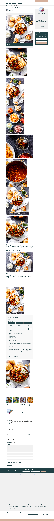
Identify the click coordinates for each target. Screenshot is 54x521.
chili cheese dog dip (12, 285)
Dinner (35, 3)
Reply (9, 423)
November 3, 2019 (10, 10)
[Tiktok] (45, 0)
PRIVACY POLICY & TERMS (35, 519)
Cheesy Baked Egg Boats (9, 404)
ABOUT (10, 519)
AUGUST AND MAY (49, 519)
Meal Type (9, 5)
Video (5, 517)
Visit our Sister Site (41, 504)
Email (8, 455)
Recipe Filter (6, 513)
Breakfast (13, 513)
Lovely (10, 434)
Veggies (19, 517)
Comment (8, 444)
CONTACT (14, 519)
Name (22, 470)
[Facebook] (46, 0)
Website (8, 458)
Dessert (39, 3)
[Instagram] (42, 0)
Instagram (14, 359)
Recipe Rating (9, 442)
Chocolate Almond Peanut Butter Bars (22, 405)
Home (6, 5)
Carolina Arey (10, 426)
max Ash (10, 420)
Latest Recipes (31, 3)
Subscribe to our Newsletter (27, 504)
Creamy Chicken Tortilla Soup (15, 404)
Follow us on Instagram (13, 504)
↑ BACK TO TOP (5, 519)
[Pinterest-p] (40, 34)
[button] (46, 3)
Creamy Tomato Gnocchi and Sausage (29, 405)
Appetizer (12, 5)
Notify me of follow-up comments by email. (14, 462)
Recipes (26, 3)
